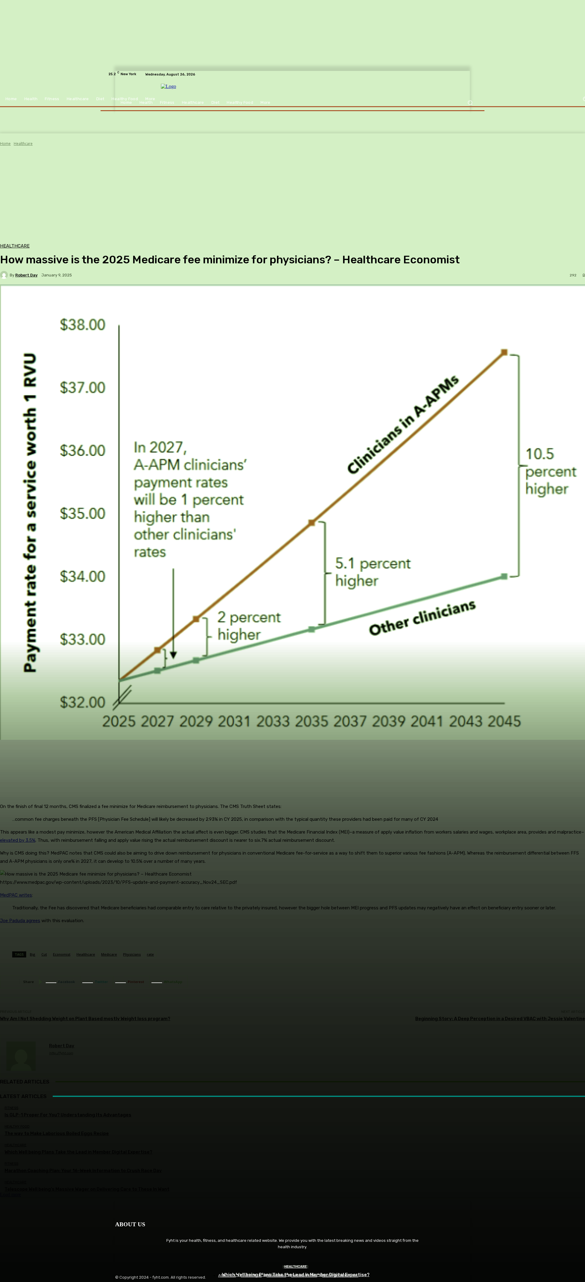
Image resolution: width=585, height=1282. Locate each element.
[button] (470, 103)
